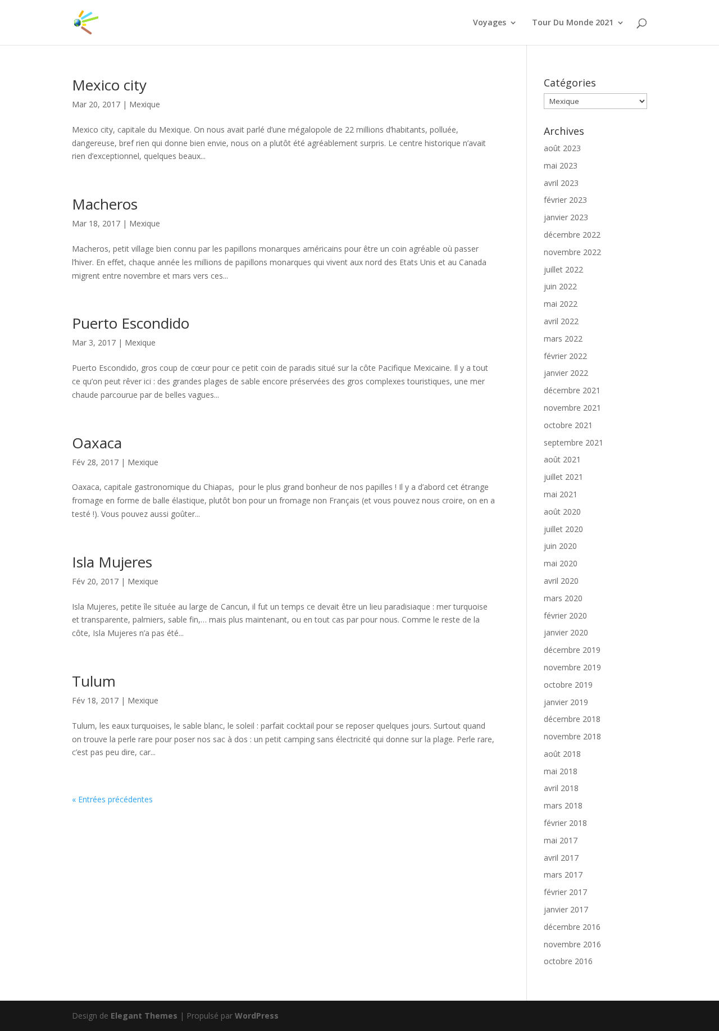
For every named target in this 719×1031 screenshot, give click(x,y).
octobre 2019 (568, 684)
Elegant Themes (144, 1015)
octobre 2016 (568, 961)
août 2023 (562, 148)
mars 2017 (563, 874)
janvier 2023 (566, 217)
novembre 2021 (572, 407)
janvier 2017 (566, 909)
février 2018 (565, 822)
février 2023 (565, 199)
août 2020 (562, 511)
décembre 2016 (572, 926)
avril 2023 (561, 183)
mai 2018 (560, 771)
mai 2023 (560, 165)
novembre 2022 (572, 252)
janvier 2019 (566, 702)
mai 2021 (560, 494)
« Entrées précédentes (112, 799)
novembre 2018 (572, 736)
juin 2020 (560, 546)
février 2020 (565, 615)
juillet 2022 (563, 269)
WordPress (257, 1015)
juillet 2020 (563, 529)
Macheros (105, 204)
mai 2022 (560, 303)
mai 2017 (560, 840)
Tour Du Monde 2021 (572, 23)
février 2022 (565, 356)
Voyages (489, 23)
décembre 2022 (572, 234)
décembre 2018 (572, 719)
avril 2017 (561, 857)
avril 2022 (561, 321)
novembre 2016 (572, 944)
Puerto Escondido (130, 323)
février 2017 (565, 892)
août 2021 (562, 459)
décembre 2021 (572, 390)
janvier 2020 (566, 632)
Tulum (94, 681)
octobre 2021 (568, 425)
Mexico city (109, 85)
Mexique (144, 104)
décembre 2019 (572, 649)
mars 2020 (563, 598)
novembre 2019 (572, 667)
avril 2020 (561, 580)
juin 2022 (560, 286)
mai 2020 (560, 563)
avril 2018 (561, 788)
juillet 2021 (563, 476)
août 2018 (562, 753)
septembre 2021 (573, 442)
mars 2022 (563, 338)
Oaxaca (97, 443)
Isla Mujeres (112, 562)
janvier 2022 (566, 372)
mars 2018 (563, 805)
